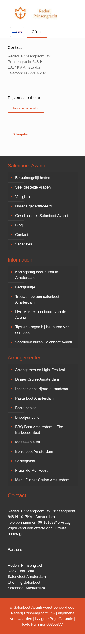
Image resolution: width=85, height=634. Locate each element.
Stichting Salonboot (24, 582)
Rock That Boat (21, 571)
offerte (39, 528)
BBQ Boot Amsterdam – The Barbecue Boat (39, 430)
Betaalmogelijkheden (32, 178)
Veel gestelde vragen (33, 187)
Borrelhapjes (25, 408)
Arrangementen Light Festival (40, 370)
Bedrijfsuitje (25, 287)
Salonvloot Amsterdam (27, 577)
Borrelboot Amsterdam (34, 451)
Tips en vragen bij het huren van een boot (42, 330)
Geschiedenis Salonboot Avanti (41, 216)
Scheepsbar (25, 461)
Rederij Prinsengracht (26, 565)
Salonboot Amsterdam (26, 588)
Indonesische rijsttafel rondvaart (42, 389)
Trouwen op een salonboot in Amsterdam (39, 299)
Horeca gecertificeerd (33, 206)
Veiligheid (23, 197)
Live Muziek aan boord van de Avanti (40, 315)
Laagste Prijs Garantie (54, 619)
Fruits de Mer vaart (31, 470)
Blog (19, 225)
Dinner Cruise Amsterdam (37, 379)
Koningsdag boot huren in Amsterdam (36, 275)
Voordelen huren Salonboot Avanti (43, 342)
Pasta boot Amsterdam (34, 398)
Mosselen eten (27, 442)
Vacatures (23, 244)
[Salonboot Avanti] (42, 13)
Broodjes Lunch (28, 417)
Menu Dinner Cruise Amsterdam (42, 480)
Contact (21, 235)
